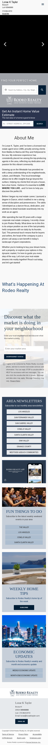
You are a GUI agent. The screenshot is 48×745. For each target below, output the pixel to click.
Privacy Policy (23, 734)
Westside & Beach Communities (24, 452)
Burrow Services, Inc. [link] (33, 742)
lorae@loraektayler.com (30, 716)
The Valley (24, 527)
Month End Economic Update (24, 675)
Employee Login (35, 738)
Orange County (24, 447)
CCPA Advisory (7, 738)
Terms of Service (8, 734)
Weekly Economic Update (24, 670)
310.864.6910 (7, 11)
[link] (24, 100)
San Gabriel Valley (24, 423)
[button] (43, 6)
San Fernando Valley (24, 417)
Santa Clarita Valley (24, 435)
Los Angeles (24, 412)
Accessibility (37, 734)
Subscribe (24, 607)
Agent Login (21, 738)
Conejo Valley (24, 429)
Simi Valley (24, 441)
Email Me (21, 721)
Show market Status (14, 357)
